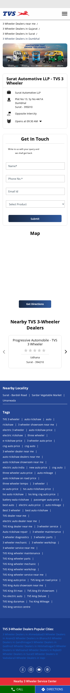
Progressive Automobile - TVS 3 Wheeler (35, 342)
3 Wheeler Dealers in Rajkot (43, 650)
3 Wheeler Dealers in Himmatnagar (33, 646)
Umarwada (9, 400)
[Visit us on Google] (22, 669)
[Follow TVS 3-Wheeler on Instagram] (30, 669)
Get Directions (35, 304)
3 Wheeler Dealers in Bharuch (32, 638)
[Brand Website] (47, 669)
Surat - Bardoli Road (15, 395)
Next (65, 352)
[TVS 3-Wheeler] (16, 14)
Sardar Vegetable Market (47, 395)
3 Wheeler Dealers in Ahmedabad (23, 634)
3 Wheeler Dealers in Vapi (29, 658)
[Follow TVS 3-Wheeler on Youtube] (39, 669)
